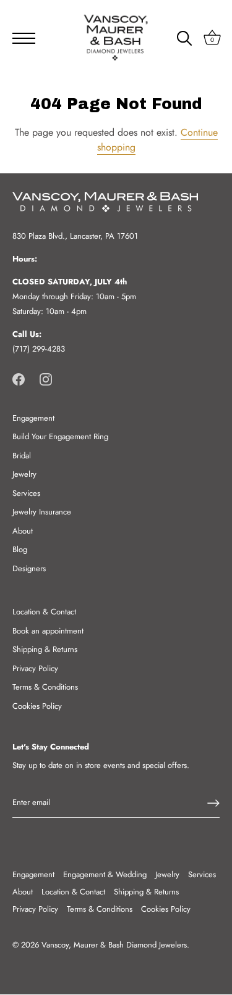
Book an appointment (48, 631)
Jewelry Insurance (41, 512)
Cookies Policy (37, 706)
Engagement (33, 418)
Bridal (21, 455)
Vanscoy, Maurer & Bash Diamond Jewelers (114, 945)
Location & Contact (44, 611)
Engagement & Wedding (105, 874)
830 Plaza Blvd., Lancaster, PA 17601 (75, 236)
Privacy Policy (35, 668)
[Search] (184, 40)
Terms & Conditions (45, 687)
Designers (29, 568)
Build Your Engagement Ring (60, 436)
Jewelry (24, 474)
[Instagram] (46, 378)
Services (26, 493)
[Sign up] (213, 803)
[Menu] (19, 38)
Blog (19, 549)
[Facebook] (18, 378)
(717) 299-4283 (38, 349)
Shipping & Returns (44, 649)
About (22, 531)
